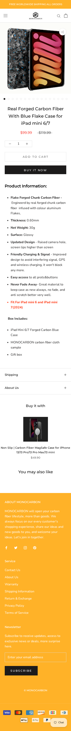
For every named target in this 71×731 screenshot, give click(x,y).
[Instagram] (25, 547)
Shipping (11, 375)
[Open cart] (65, 16)
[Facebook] (6, 547)
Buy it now (35, 170)
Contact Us (12, 570)
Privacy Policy (14, 606)
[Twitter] (15, 547)
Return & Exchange (18, 598)
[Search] (59, 15)
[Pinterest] (34, 547)
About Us (12, 388)
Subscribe (21, 670)
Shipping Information (19, 591)
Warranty (11, 584)
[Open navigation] (5, 15)
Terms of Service (17, 613)
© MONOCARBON (35, 690)
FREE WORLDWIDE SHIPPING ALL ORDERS (35, 4)
